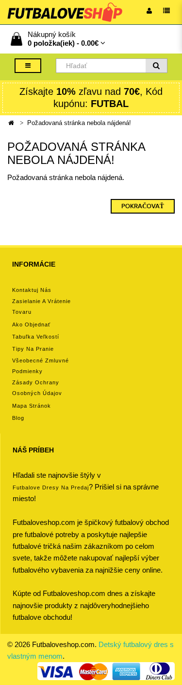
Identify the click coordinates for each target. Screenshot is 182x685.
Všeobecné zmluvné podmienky (40, 366)
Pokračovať (142, 206)
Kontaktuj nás (31, 290)
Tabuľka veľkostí (35, 337)
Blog (18, 418)
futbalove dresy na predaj (51, 487)
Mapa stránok (31, 406)
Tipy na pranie (33, 349)
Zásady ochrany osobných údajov (37, 387)
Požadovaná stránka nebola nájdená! (79, 122)
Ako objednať (31, 324)
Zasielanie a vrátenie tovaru (41, 306)
